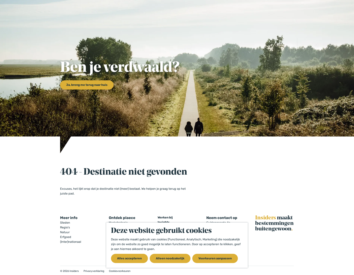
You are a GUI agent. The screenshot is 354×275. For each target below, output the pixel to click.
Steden (65, 222)
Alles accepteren (129, 258)
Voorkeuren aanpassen (215, 258)
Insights (164, 222)
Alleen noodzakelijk (170, 258)
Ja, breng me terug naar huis (86, 85)
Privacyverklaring (94, 271)
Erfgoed (65, 237)
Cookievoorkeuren (119, 271)
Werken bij (165, 217)
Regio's (65, 227)
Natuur (65, 232)
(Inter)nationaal (70, 242)
